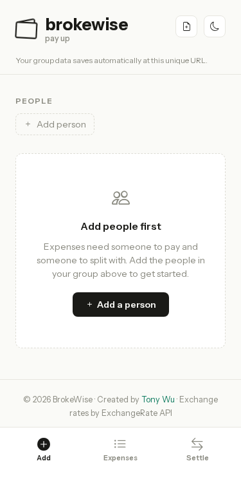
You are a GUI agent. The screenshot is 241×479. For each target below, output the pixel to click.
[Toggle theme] (215, 26)
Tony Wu (158, 399)
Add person (61, 124)
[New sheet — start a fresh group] (186, 26)
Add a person (126, 304)
